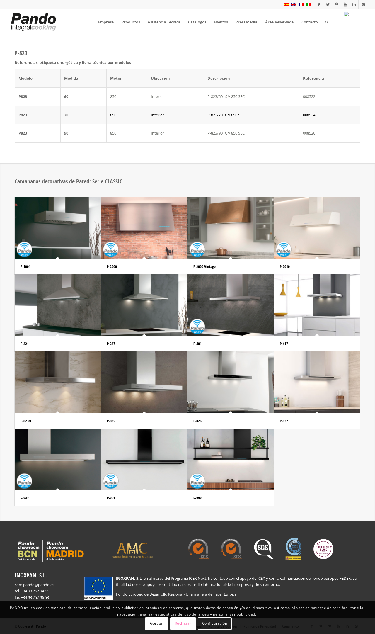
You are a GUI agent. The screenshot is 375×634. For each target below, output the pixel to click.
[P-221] (58, 305)
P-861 (111, 498)
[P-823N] (58, 382)
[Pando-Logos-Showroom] (50, 550)
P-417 (284, 343)
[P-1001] (58, 227)
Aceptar (157, 623)
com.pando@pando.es (34, 584)
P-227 (111, 343)
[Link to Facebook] (319, 4)
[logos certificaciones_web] (261, 548)
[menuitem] (106, 22)
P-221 (25, 343)
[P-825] (144, 382)
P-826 (197, 421)
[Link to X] (327, 4)
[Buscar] (327, 22)
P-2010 (285, 266)
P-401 (197, 343)
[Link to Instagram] (363, 4)
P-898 (197, 498)
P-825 (111, 421)
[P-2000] (144, 227)
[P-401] (231, 305)
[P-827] (317, 382)
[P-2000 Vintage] (231, 227)
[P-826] (231, 382)
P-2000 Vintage (204, 266)
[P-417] (317, 305)
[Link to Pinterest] (336, 4)
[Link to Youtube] (345, 4)
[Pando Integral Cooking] (33, 22)
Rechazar (183, 623)
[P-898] (231, 459)
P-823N (26, 421)
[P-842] (58, 459)
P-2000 (112, 266)
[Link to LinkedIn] (354, 4)
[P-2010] (317, 227)
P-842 (25, 498)
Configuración (214, 623)
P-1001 (25, 266)
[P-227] (144, 305)
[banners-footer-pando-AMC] (132, 549)
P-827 (284, 421)
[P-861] (144, 459)
